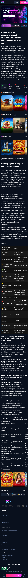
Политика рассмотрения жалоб (8, 549)
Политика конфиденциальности (8, 537)
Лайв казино (4, 520)
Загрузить (9, 16)
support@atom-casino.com (7, 555)
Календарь (17, 25)
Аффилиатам (4, 559)
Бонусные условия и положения (9, 532)
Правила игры (4, 544)
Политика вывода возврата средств (9, 530)
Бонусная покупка (5, 524)
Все (26, 92)
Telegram (3, 557)
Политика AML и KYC (6, 535)
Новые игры (10, 87)
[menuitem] (5, 513)
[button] (22, 19)
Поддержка (14, 564)
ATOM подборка (18, 87)
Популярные (4, 517)
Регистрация (23, 2)
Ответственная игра (6, 540)
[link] (5, 494)
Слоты (3, 512)
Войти (16, 2)
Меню (4, 576)
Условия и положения (6, 547)
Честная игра (4, 542)
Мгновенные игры (5, 522)
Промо (7, 25)
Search (24, 576)
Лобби (4, 87)
